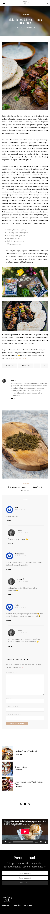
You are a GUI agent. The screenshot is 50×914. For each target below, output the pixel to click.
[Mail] (28, 804)
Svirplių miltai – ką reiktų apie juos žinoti (25, 487)
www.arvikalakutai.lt (18, 358)
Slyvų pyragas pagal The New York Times (29, 783)
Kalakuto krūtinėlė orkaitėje (26, 751)
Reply (8, 521)
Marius (13, 380)
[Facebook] (25, 804)
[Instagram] (21, 804)
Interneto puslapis (13, 715)
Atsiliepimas (19, 554)
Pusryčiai (16, 905)
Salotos (5, 905)
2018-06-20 (19, 28)
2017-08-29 (18, 787)
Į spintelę (28, 905)
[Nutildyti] (41, 842)
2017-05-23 (18, 770)
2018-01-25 (18, 754)
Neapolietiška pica (22, 767)
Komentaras (11, 672)
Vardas (8, 698)
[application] (25, 831)
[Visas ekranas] (44, 842)
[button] (21, 491)
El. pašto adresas (12, 706)
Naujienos (25, 14)
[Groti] (5, 842)
